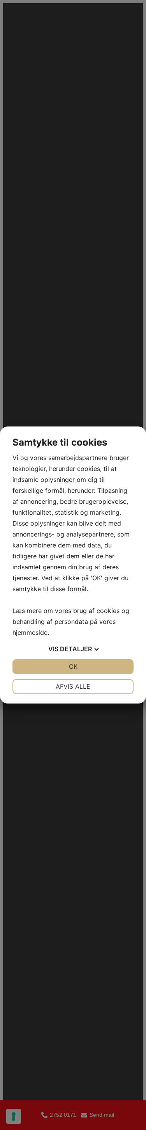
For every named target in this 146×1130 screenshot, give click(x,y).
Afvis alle (73, 686)
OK (73, 666)
